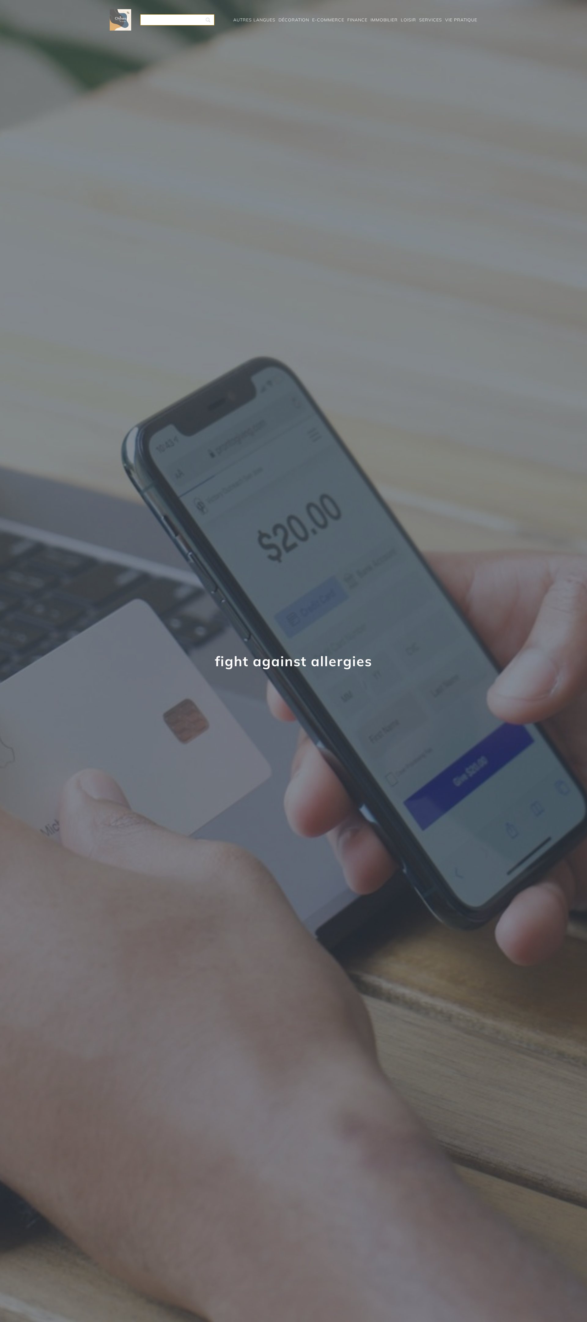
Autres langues (254, 20)
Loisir (408, 20)
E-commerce (328, 20)
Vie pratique (461, 20)
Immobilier (384, 20)
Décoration (294, 20)
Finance (357, 20)
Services (430, 20)
